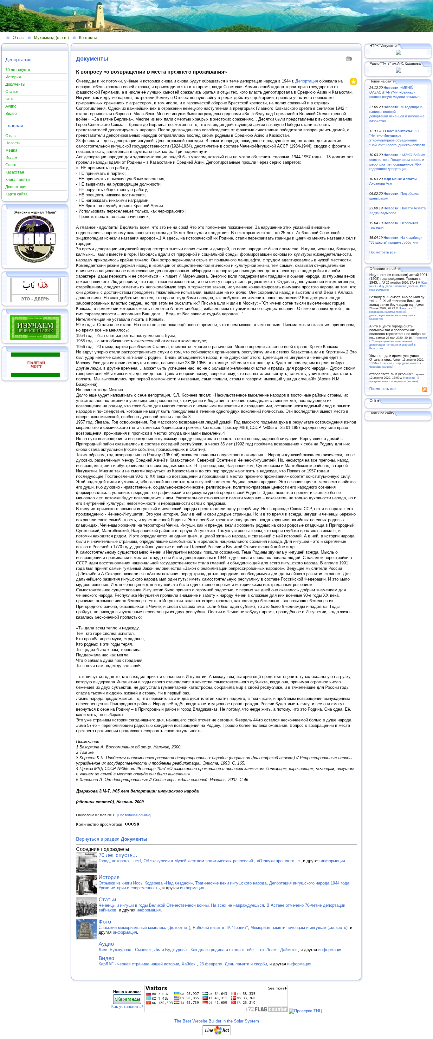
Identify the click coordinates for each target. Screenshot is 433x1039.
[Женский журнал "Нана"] (35, 264)
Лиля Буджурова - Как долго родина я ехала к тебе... (205, 949)
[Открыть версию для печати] (349, 58)
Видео (106, 958)
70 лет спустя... (118, 855)
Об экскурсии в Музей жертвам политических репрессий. (199, 860)
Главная (14, 125)
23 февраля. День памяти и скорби (233, 964)
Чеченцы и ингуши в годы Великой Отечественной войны (154, 905)
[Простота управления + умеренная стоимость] (216, 1033)
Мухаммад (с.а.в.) (51, 37)
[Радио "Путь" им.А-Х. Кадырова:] (398, 71)
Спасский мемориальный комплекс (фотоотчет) (144, 927)
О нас (18, 37)
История (109, 877)
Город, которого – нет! (120, 860)
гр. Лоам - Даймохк (279, 949)
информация (333, 860)
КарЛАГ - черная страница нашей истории (139, 964)
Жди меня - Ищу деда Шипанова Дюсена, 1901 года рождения (398, 286)
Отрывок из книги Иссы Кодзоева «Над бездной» (146, 883)
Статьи (107, 900)
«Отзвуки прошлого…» (279, 860)
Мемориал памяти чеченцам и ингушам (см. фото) (298, 927)
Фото (105, 922)
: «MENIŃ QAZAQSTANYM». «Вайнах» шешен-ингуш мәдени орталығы (395, 92)
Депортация (18, 59)
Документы (92, 59)
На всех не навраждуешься (237, 905)
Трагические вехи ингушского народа (231, 883)
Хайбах (189, 964)
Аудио (106, 944)
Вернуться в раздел (111, 839)
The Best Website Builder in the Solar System (216, 1021)
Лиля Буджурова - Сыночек (125, 949)
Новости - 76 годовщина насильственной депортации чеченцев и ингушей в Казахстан (392, 313)
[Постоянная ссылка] (134, 815)
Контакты (88, 37)
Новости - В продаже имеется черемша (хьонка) (394, 379)
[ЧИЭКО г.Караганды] (127, 1002)
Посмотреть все (382, 252)
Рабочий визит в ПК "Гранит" (220, 927)
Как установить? (127, 1006)
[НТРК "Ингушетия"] (398, 54)
